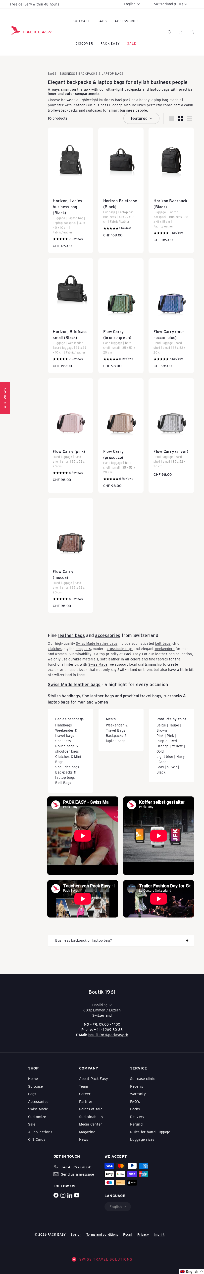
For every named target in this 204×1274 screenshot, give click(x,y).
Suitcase (81, 21)
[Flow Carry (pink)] (70, 432)
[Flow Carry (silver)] (171, 430)
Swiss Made (97, 664)
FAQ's (135, 1101)
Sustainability (91, 1116)
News (83, 1139)
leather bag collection (173, 653)
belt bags (163, 643)
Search (76, 1234)
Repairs (136, 1086)
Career (85, 1093)
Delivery (137, 1116)
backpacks (79, 81)
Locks (135, 1108)
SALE (131, 43)
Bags (102, 21)
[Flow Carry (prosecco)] (121, 435)
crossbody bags (120, 648)
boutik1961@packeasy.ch (108, 1034)
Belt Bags (63, 782)
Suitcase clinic (142, 1078)
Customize (37, 1116)
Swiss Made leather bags (96, 643)
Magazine (87, 1131)
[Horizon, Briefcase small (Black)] (70, 315)
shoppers (83, 648)
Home (33, 1078)
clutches (55, 648)
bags (119, 81)
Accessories (127, 21)
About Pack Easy (93, 1078)
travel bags (150, 695)
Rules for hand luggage (150, 1131)
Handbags (63, 725)
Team (83, 1086)
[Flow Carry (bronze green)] (121, 315)
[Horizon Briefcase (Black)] (121, 185)
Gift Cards (36, 1139)
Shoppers (63, 740)
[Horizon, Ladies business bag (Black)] (70, 190)
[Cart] (191, 32)
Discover (84, 43)
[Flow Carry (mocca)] (70, 555)
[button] (191, 1271)
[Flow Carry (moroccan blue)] (171, 315)
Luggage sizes (142, 1139)
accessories (107, 635)
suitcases (94, 110)
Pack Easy (110, 43)
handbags (71, 695)
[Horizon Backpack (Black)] (171, 187)
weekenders (164, 648)
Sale (32, 1124)
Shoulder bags (67, 767)
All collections (40, 1131)
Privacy (143, 1234)
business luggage (108, 105)
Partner (86, 1101)
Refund (136, 1124)
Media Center (90, 1124)
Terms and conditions (102, 1234)
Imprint (159, 1234)
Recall (127, 1234)
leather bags (71, 635)
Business (67, 73)
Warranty (138, 1093)
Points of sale (90, 1108)
